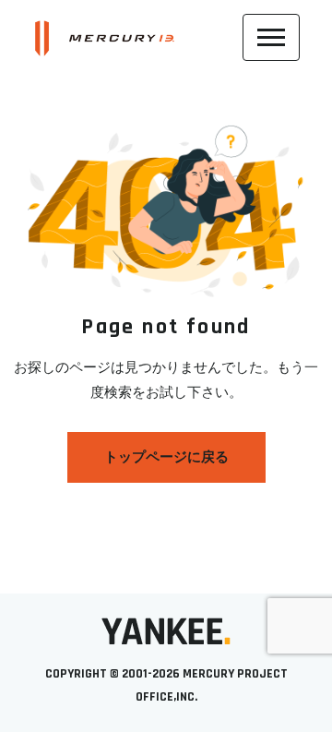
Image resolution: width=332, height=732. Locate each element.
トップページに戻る (166, 457)
